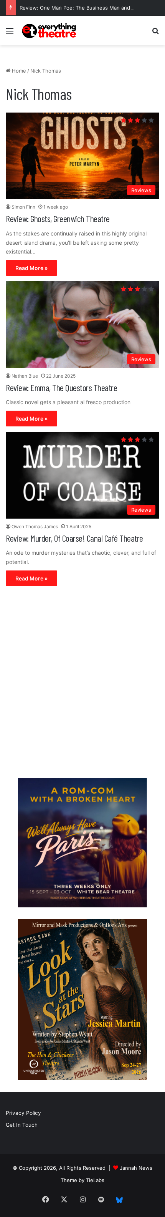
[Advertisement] (82, 684)
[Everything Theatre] (50, 30)
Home (18, 71)
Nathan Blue (25, 376)
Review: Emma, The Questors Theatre (61, 387)
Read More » (31, 268)
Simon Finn (23, 207)
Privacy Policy (23, 1113)
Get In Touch (22, 1125)
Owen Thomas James (35, 526)
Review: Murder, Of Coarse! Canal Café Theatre (74, 538)
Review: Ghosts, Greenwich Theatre (58, 218)
